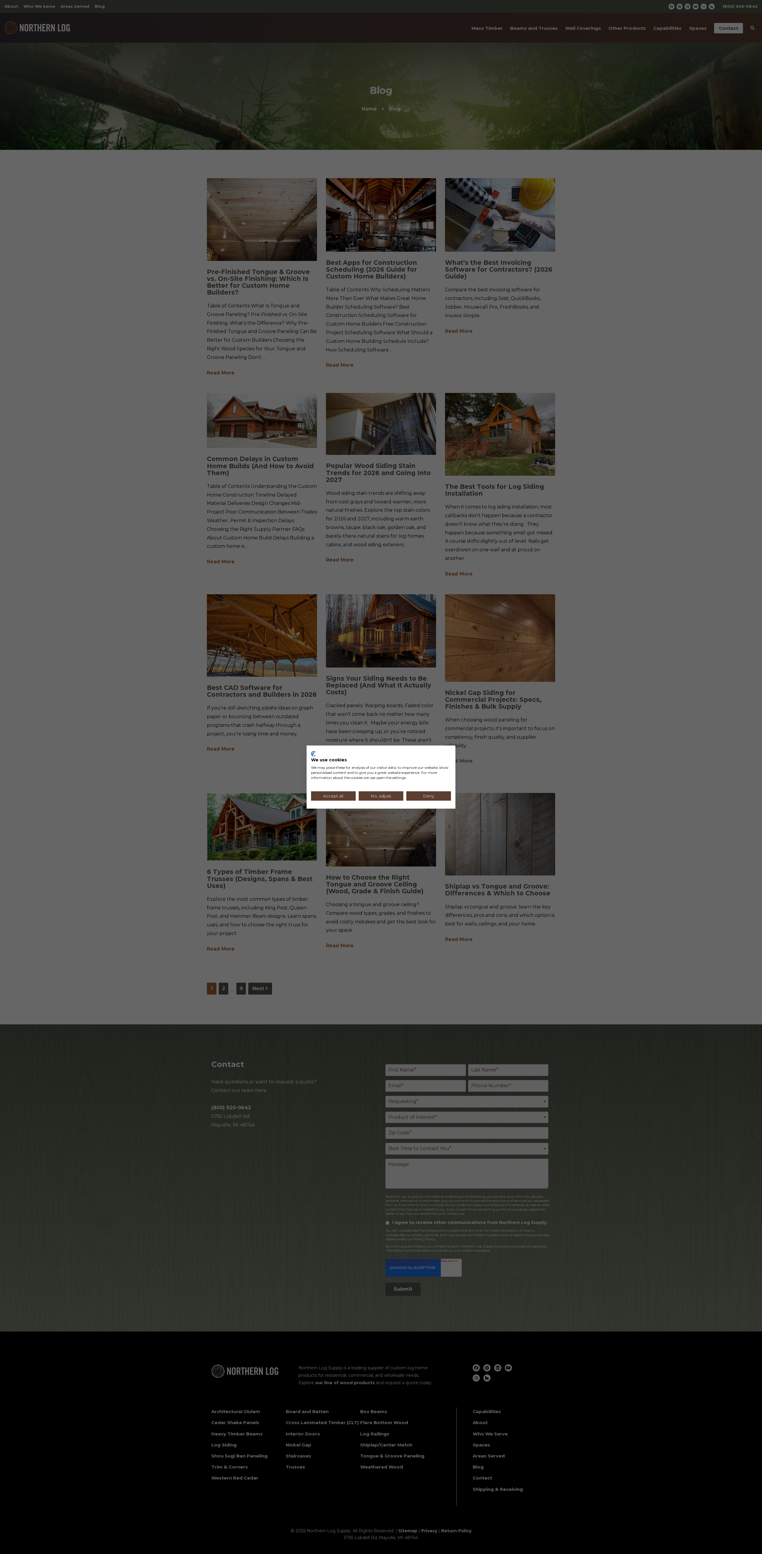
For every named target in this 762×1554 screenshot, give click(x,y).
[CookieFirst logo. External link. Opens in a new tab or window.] (313, 753)
